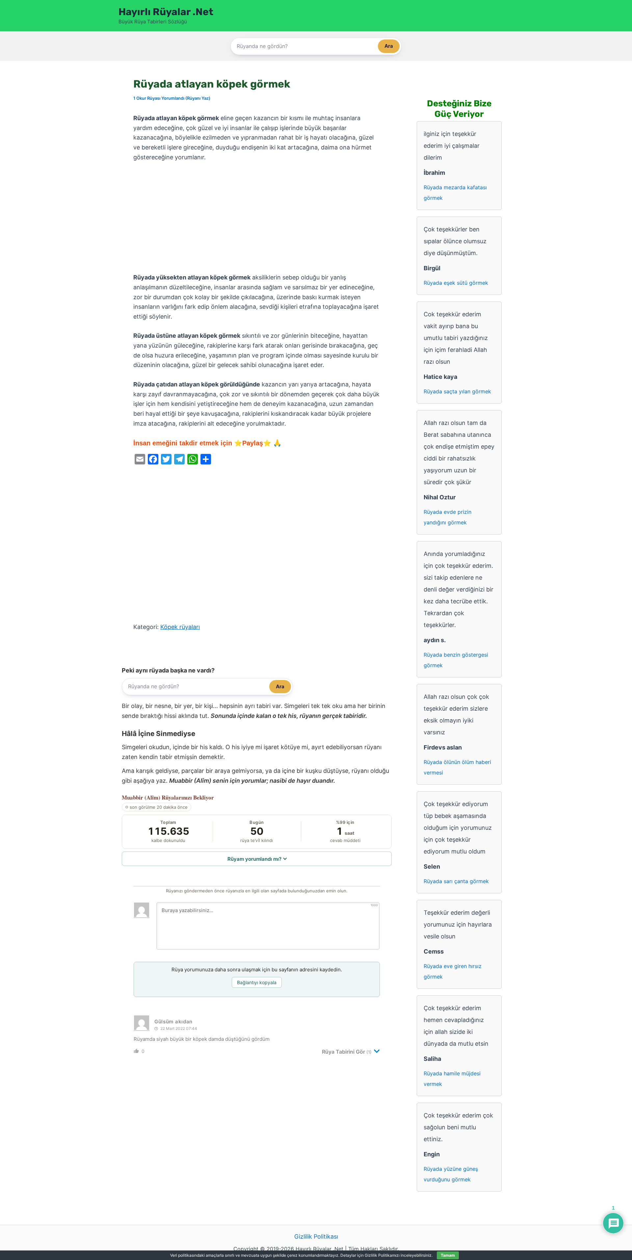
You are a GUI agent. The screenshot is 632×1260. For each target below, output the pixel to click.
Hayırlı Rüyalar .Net (165, 12)
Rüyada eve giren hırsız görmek (453, 971)
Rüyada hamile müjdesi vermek (452, 1078)
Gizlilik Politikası (316, 1236)
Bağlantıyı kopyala (256, 982)
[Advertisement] (256, 217)
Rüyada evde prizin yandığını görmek (447, 517)
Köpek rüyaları (180, 626)
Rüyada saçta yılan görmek (457, 391)
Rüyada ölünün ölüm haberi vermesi (457, 767)
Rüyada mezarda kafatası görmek (455, 192)
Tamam (448, 1255)
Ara (388, 46)
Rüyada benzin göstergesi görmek (456, 660)
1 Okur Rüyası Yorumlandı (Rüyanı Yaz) (171, 98)
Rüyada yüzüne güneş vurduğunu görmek (451, 1174)
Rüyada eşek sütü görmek (456, 282)
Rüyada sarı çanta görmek (456, 881)
